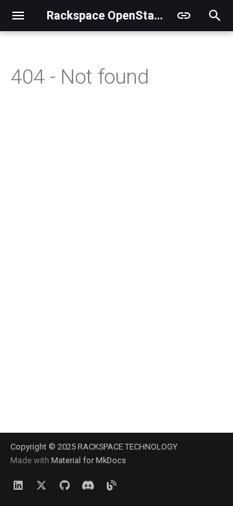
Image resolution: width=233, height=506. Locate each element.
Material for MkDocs (88, 460)
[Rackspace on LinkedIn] (18, 485)
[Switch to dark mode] (184, 16)
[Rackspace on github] (64, 485)
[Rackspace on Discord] (88, 485)
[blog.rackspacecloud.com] (111, 485)
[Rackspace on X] (41, 485)
